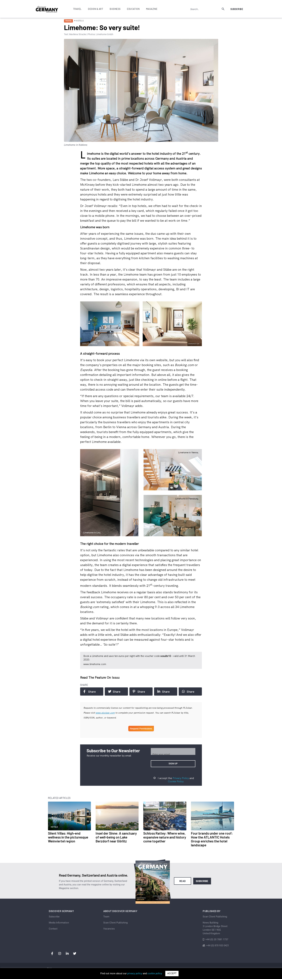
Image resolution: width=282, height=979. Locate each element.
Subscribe (236, 9)
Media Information (59, 922)
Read (182, 881)
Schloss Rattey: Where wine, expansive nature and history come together (164, 837)
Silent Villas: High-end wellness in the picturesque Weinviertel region (68, 837)
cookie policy (154, 973)
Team (106, 916)
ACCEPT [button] (172, 973)
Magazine (151, 9)
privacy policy (134, 973)
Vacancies (109, 928)
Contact (53, 928)
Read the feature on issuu (100, 677)
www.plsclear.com (105, 712)
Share (92, 691)
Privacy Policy (181, 778)
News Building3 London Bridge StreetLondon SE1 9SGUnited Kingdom (215, 928)
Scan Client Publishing (115, 922)
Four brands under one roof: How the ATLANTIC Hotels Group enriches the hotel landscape (212, 839)
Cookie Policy (176, 781)
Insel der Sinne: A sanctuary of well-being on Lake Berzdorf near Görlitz (116, 837)
